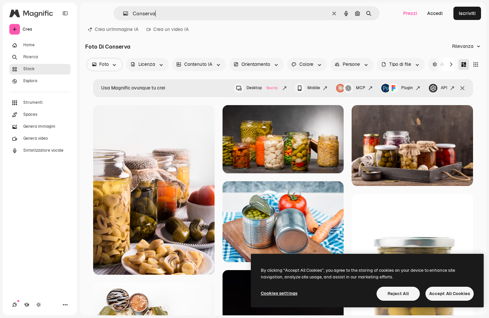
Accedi (435, 13)
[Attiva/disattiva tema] (38, 304)
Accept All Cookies (449, 293)
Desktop (261, 87)
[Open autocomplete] (123, 13)
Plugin (407, 87)
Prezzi (410, 13)
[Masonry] (463, 64)
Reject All (398, 293)
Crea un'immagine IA (116, 29)
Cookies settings (279, 293)
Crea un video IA (171, 29)
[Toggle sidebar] (65, 13)
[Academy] (26, 304)
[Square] (475, 64)
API (444, 87)
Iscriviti (467, 13)
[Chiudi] (462, 88)
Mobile (313, 87)
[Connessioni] (14, 304)
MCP (360, 87)
